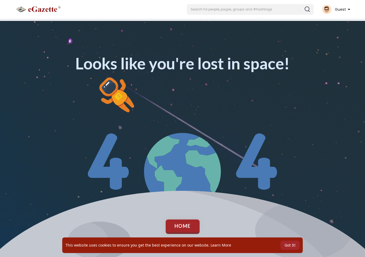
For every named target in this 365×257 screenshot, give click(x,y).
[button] (250, 9)
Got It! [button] (290, 245)
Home (182, 226)
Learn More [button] (221, 245)
